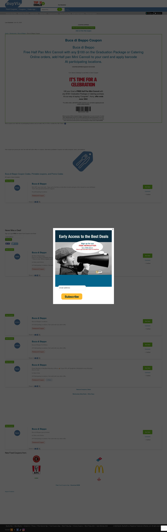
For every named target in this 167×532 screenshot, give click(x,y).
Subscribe (72, 296)
